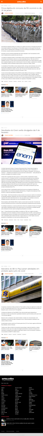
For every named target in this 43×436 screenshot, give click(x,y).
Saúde (29, 135)
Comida (2, 402)
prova (30, 81)
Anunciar (2, 431)
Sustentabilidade (32, 405)
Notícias (5, 5)
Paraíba (30, 387)
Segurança (33, 13)
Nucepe (15, 81)
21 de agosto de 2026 (19, 97)
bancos (10, 334)
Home (2, 5)
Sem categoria (32, 400)
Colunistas (3, 400)
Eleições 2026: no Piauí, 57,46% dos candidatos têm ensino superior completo (21, 95)
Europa (2, 413)
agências (5, 334)
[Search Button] (41, 1)
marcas (16, 400)
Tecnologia (31, 409)
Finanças (17, 390)
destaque (6, 219)
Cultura (2, 403)
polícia (26, 81)
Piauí (30, 390)
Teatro (30, 406)
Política (30, 392)
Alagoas (2, 387)
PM (22, 81)
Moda (16, 405)
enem (15, 219)
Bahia (2, 390)
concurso (6, 81)
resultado (26, 219)
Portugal (30, 393)
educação (11, 219)
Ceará (2, 396)
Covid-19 (14, 334)
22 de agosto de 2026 (5, 97)
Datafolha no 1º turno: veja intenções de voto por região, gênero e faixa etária (7, 95)
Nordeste (17, 412)
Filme (16, 389)
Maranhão (17, 399)
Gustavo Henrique (18, 393)
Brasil (3, 91)
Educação (3, 406)
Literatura (17, 397)
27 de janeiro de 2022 (19, 13)
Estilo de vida (4, 412)
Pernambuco (31, 389)
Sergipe (30, 402)
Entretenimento (4, 408)
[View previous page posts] (20, 117)
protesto (24, 334)
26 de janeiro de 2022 (19, 273)
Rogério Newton (32, 396)
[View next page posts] (22, 117)
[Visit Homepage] (21, 2)
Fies (18, 219)
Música (16, 409)
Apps (2, 389)
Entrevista (3, 409)
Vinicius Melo (31, 412)
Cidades (9, 5)
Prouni (21, 219)
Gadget (16, 392)
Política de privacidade (10, 431)
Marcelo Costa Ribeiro (9, 13)
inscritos (10, 81)
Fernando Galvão (18, 387)
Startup (30, 403)
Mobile (16, 403)
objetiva (19, 81)
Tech (30, 408)
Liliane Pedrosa (18, 396)
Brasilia (31, 91)
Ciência (2, 399)
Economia (3, 405)
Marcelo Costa (18, 402)
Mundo (16, 406)
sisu (30, 219)
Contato (17, 431)
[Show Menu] (1, 1)
